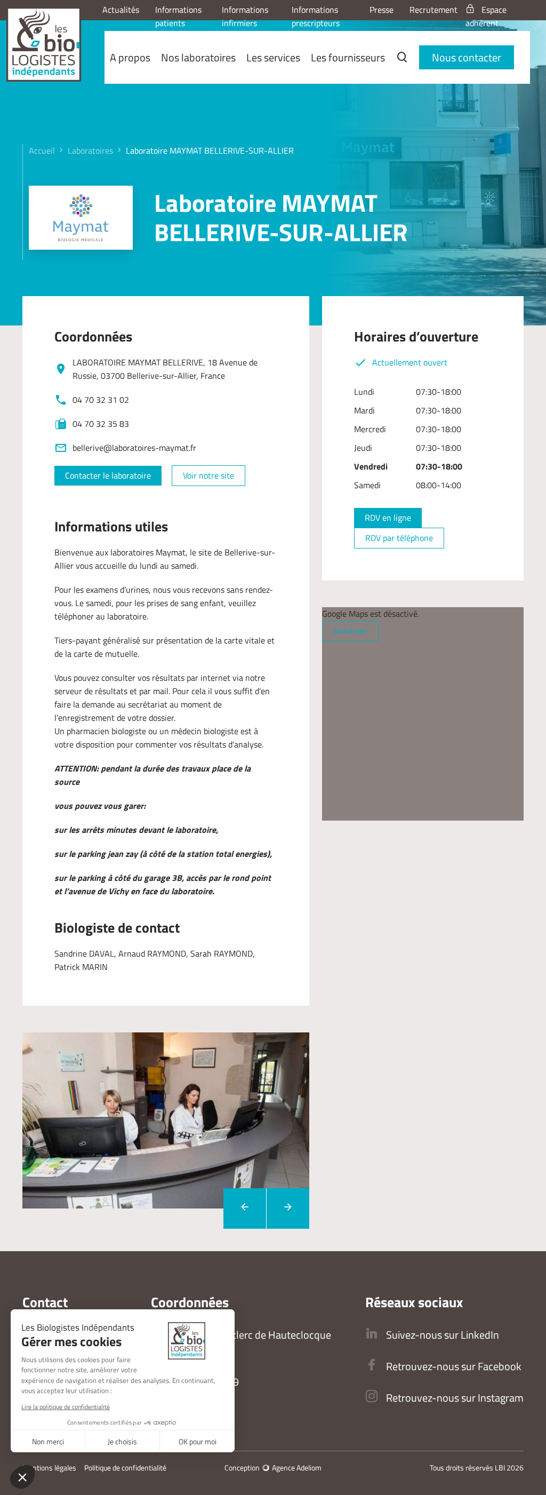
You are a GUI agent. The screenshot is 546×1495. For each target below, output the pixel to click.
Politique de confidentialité (125, 1467)
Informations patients (178, 16)
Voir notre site (208, 475)
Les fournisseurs (348, 57)
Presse (382, 9)
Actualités (120, 9)
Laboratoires (90, 150)
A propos (130, 57)
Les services (273, 57)
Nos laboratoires (198, 57)
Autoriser (350, 630)
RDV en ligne (388, 517)
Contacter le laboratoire (108, 475)
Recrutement (433, 9)
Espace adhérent (486, 16)
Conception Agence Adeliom (273, 1467)
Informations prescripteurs (316, 16)
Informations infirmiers (245, 16)
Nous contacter (466, 57)
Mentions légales (49, 1467)
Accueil (42, 150)
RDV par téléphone (399, 537)
